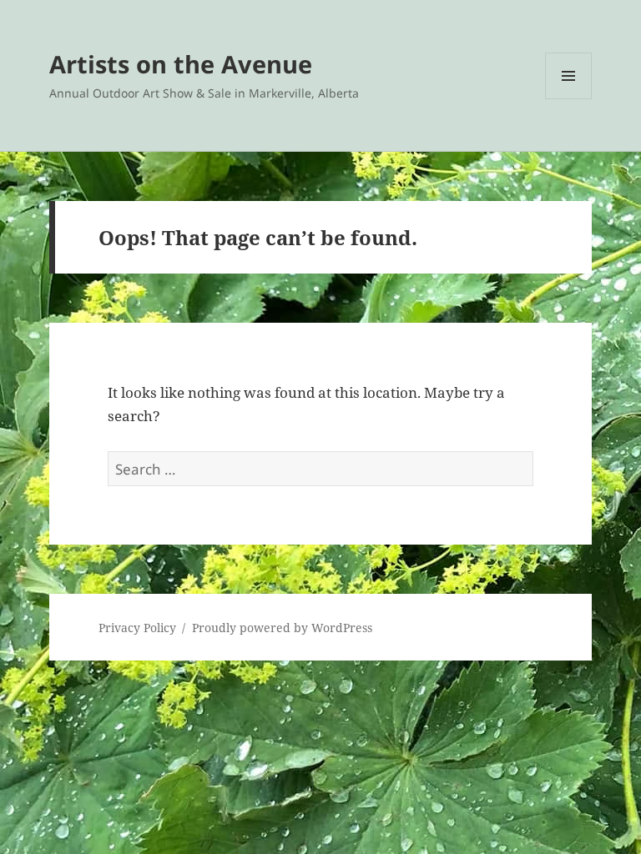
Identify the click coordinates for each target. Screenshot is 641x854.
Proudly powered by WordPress (282, 627)
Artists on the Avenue (180, 64)
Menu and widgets (569, 98)
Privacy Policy (137, 627)
